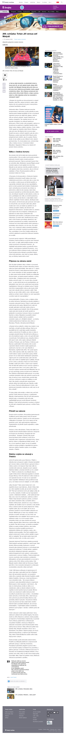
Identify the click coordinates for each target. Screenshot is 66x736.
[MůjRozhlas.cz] (5, 45)
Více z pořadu (49, 136)
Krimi (47, 111)
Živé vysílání (48, 118)
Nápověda (35, 713)
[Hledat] (61, 2)
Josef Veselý (13, 677)
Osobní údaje (46, 729)
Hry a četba (51, 11)
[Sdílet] (6, 80)
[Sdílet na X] (4, 87)
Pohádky (47, 113)
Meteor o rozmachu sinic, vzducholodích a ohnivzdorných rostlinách (58, 87)
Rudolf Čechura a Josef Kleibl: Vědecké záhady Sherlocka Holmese (58, 79)
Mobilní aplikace (23, 717)
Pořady (20, 11)
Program (26, 2)
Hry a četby (48, 109)
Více (58, 11)
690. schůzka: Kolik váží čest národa (57, 152)
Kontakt (35, 719)
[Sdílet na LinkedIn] (4, 91)
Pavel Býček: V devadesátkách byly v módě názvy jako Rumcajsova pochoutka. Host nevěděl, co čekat (58, 96)
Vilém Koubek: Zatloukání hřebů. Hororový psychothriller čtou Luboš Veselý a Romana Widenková (58, 57)
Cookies (40, 729)
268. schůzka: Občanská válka (23, 689)
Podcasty (21, 715)
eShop (6, 717)
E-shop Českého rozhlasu (52, 165)
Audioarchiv (56, 7)
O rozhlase (44, 2)
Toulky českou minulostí (20, 39)
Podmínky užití (53, 729)
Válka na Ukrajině (9, 712)
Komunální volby (9, 713)
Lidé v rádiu (36, 715)
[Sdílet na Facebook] (4, 84)
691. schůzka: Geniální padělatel (58, 145)
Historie (5, 11)
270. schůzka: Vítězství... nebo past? (25, 694)
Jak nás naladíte (37, 712)
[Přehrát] (5, 75)
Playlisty (34, 11)
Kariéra (34, 717)
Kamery (54, 8)
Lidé (39, 11)
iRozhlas (21, 2)
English (59, 729)
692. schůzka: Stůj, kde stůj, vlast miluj (57, 140)
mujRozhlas (32, 2)
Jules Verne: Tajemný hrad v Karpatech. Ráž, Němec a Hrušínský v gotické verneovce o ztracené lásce (58, 68)
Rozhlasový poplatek (38, 721)
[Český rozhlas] (8, 2)
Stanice (38, 2)
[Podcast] (4, 80)
